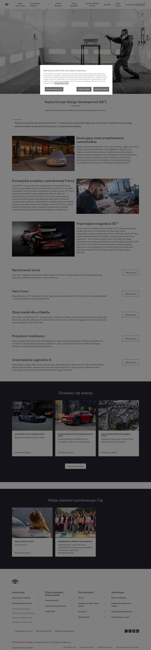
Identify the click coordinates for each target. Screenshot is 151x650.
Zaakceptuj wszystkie (101, 89)
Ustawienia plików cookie (54, 89)
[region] (76, 80)
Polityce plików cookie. (61, 83)
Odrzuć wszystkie (84, 89)
